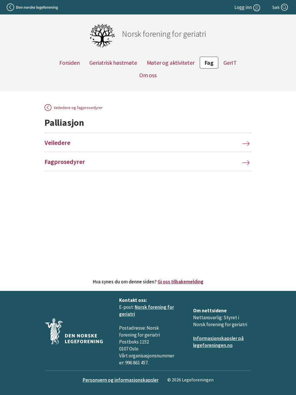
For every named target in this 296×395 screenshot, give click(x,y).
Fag (209, 62)
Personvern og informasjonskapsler (121, 380)
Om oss (148, 75)
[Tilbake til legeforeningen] (32, 7)
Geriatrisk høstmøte (113, 62)
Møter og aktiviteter (171, 62)
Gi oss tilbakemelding (181, 281)
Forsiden (69, 62)
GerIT (230, 62)
